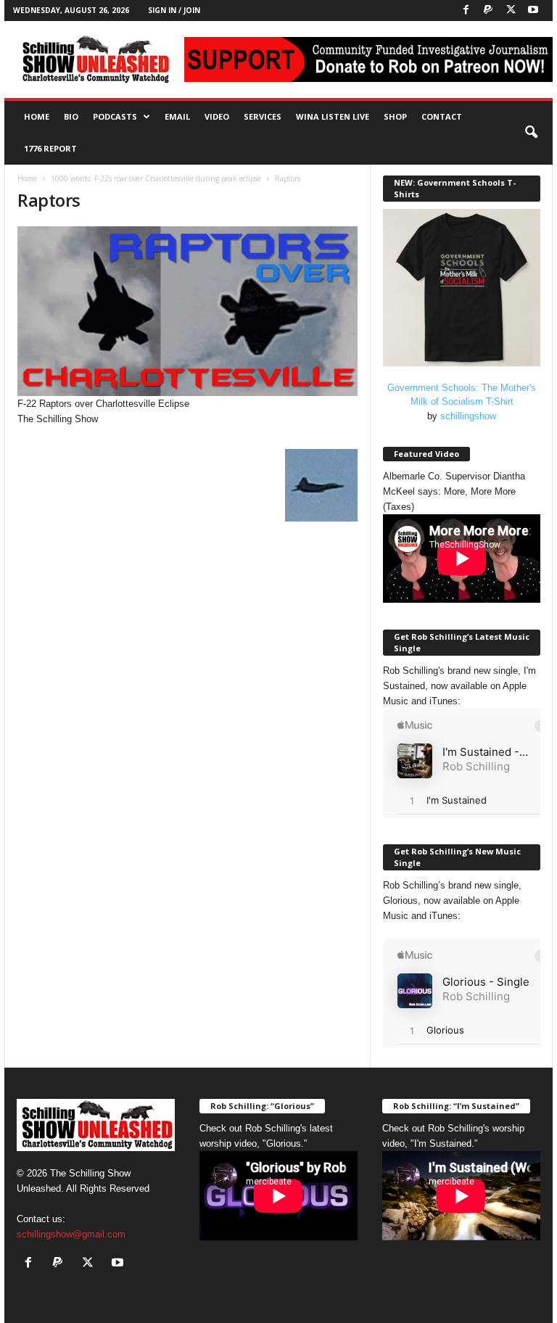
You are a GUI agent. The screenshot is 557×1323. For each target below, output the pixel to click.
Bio (71, 116)
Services (262, 116)
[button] (531, 133)
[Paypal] (488, 10)
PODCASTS (115, 116)
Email (177, 116)
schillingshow (468, 416)
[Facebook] (465, 10)
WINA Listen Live (332, 116)
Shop (395, 116)
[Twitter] (510, 10)
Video (217, 116)
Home (36, 116)
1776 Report (50, 148)
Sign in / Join (174, 10)
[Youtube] (533, 10)
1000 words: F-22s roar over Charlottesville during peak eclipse (156, 178)
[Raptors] (187, 311)
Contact (441, 116)
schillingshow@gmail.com (71, 1234)
